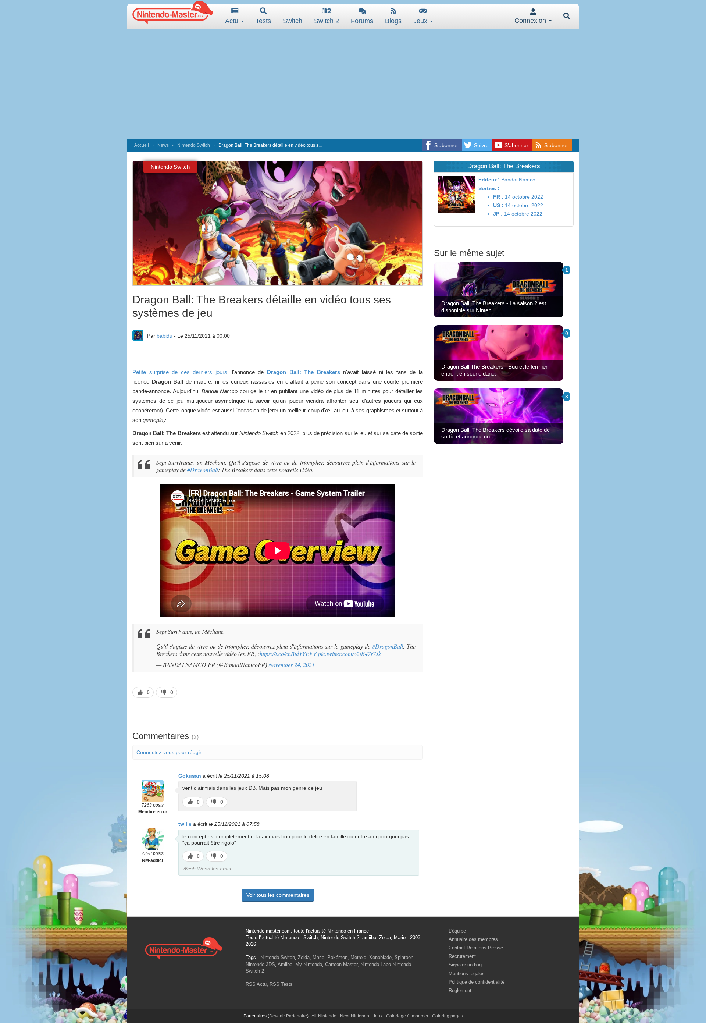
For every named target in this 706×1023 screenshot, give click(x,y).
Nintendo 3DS (260, 964)
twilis (185, 824)
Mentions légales (467, 973)
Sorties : (488, 188)
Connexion (531, 20)
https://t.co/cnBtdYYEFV (288, 653)
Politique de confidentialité (476, 982)
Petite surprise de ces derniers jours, (180, 372)
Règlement (460, 990)
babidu (164, 336)
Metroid (358, 957)
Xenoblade (380, 957)
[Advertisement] (353, 83)
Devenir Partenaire (288, 1016)
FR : (498, 197)
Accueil (141, 145)
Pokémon (337, 957)
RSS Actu (256, 984)
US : (498, 205)
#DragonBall (202, 469)
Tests (263, 21)
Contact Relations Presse (476, 948)
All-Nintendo (323, 1016)
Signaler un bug (465, 964)
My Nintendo (308, 964)
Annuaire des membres (473, 939)
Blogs (393, 21)
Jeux (421, 21)
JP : (498, 214)
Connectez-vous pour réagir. (169, 752)
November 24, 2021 (291, 664)
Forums (362, 21)
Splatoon (404, 957)
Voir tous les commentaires (277, 895)
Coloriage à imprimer (407, 1016)
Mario (318, 957)
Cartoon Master (341, 964)
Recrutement (462, 956)
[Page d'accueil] (183, 947)
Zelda (304, 957)
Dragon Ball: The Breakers (303, 372)
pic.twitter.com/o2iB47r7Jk (349, 653)
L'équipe (457, 931)
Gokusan (189, 776)
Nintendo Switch (193, 145)
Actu (232, 21)
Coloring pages (447, 1016)
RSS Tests (281, 984)
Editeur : (489, 179)
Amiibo (285, 964)
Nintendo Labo (375, 964)
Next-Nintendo (354, 1016)
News (163, 145)
